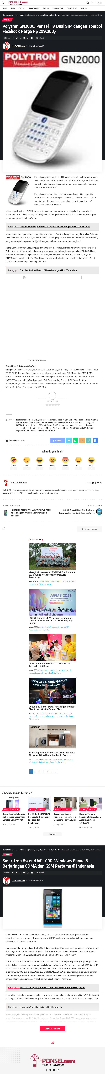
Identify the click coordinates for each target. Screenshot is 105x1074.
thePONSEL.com (18, 46)
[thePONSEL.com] (18, 2)
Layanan (38, 673)
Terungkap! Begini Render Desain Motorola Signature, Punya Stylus (65, 817)
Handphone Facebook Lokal (26, 420)
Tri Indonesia (34, 719)
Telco (47, 630)
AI (40, 627)
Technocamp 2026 (36, 584)
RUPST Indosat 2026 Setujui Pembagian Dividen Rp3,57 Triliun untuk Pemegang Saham (50, 620)
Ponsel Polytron (31, 428)
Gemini (50, 713)
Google (69, 713)
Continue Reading (52, 1029)
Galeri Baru (49, 670)
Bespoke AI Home (48, 759)
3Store (42, 670)
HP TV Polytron (75, 422)
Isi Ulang (47, 716)
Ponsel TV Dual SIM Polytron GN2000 (70, 428)
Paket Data (52, 673)
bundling (43, 713)
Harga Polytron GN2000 (67, 420)
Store (58, 673)
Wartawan (47, 584)
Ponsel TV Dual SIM (46, 428)
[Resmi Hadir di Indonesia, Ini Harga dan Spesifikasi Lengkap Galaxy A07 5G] (14, 804)
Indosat (55, 627)
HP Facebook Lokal (49, 422)
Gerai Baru (59, 670)
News (73, 581)
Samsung (62, 762)
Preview (7, 20)
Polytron (26, 425)
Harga (31, 716)
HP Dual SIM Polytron (32, 422)
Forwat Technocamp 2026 (60, 581)
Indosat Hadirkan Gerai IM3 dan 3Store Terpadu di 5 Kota (50, 664)
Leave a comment (91, 529)
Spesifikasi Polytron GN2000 (43, 430)
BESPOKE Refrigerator (64, 759)
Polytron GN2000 (38, 425)
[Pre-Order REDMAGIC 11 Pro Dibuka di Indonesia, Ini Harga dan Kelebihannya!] (39, 804)
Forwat (47, 581)
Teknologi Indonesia (37, 630)
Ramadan (53, 762)
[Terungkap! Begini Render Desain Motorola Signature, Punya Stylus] (65, 804)
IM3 (35, 716)
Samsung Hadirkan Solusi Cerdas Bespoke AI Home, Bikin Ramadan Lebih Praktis (52, 754)
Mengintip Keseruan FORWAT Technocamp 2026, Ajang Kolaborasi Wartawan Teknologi (52, 575)
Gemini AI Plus (59, 713)
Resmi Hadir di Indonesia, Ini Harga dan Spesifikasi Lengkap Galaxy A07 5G (14, 817)
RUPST (66, 627)
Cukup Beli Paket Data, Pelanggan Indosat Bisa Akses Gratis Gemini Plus (52, 708)
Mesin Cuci (40, 762)
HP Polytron (63, 422)
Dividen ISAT (46, 627)
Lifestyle (32, 762)
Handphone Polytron (47, 420)
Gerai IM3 (67, 670)
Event (42, 581)
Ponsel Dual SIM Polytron (57, 425)
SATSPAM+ (70, 716)
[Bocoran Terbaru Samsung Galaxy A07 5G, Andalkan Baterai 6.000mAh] (90, 804)
